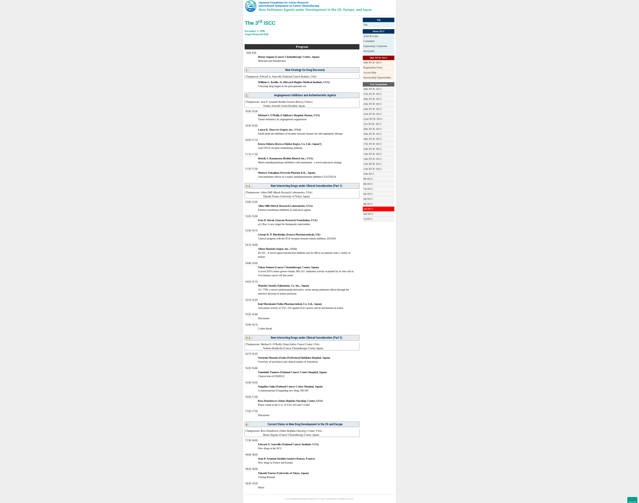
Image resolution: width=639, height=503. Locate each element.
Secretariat (368, 51)
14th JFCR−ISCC (372, 159)
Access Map (369, 72)
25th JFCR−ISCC (372, 104)
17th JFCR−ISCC (372, 144)
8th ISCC (368, 183)
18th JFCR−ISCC (372, 139)
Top (365, 24)
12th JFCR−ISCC (372, 169)
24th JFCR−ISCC (372, 109)
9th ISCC (368, 178)
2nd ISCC (368, 213)
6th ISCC (368, 193)
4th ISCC (368, 203)
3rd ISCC (368, 208)
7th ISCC (368, 188)
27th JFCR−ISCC (372, 94)
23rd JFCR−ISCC (372, 114)
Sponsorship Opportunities (377, 77)
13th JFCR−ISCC (372, 164)
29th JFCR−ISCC (372, 62)
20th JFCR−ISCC (372, 129)
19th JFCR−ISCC (372, 134)
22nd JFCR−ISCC (373, 119)
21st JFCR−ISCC (372, 124)
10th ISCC (369, 173)
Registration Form (372, 67)
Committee (369, 41)
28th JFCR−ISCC (372, 89)
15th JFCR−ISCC (372, 154)
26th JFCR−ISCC (372, 99)
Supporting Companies (375, 46)
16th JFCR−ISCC (372, 149)
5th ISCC (368, 198)
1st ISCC (368, 218)
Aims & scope (370, 36)
